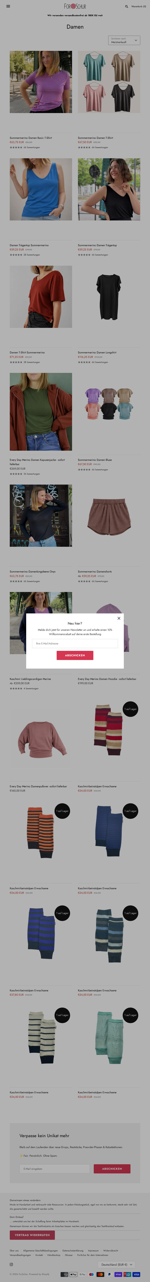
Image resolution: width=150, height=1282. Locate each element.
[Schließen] (119, 618)
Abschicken (75, 655)
